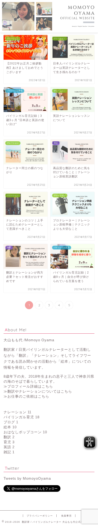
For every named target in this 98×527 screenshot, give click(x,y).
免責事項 (66, 515)
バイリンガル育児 (21, 417)
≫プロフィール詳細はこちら (28, 386)
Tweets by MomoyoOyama (27, 478)
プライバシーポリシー (40, 515)
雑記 (9, 452)
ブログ (11, 422)
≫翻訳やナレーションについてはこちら (38, 391)
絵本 (10, 427)
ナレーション (17, 412)
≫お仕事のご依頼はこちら (26, 396)
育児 (9, 442)
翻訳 (9, 437)
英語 (9, 447)
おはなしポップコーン (25, 432)
